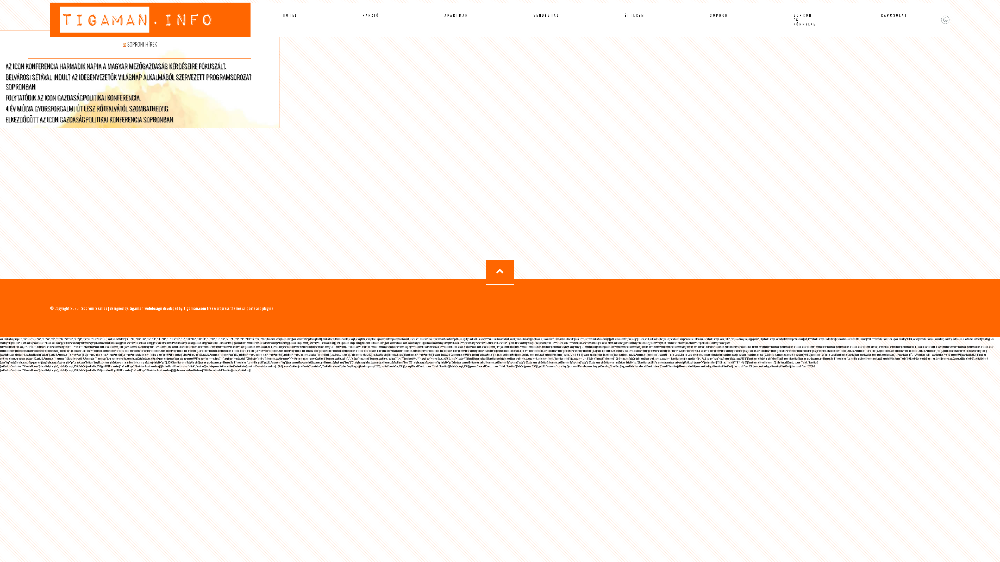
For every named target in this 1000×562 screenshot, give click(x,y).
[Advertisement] (176, 192)
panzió (371, 15)
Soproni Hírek (142, 44)
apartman (456, 15)
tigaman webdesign (145, 308)
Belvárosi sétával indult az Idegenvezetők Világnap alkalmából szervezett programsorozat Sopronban (128, 81)
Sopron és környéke (805, 19)
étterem (635, 15)
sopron (719, 15)
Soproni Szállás (94, 308)
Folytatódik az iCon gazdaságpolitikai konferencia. (73, 97)
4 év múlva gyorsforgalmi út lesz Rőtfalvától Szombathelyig (86, 108)
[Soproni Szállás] (150, 35)
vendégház (546, 15)
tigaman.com (195, 308)
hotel (290, 15)
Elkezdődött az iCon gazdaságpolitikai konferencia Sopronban (89, 119)
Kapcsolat (894, 15)
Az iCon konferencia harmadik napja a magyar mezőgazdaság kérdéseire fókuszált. (115, 66)
